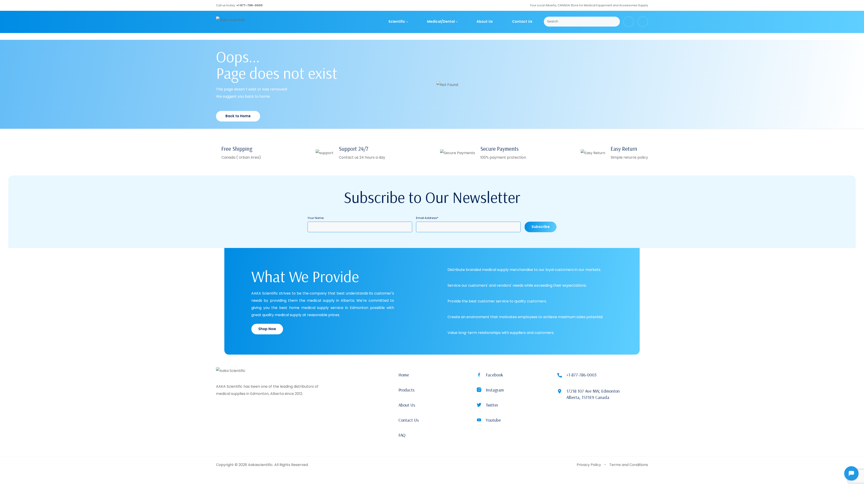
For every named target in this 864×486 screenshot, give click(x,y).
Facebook (494, 375)
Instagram (495, 390)
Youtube (493, 420)
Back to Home (238, 116)
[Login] (642, 21)
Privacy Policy (589, 464)
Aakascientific (260, 464)
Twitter (492, 405)
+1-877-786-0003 (581, 375)
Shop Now (267, 328)
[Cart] (628, 21)
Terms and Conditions (628, 464)
